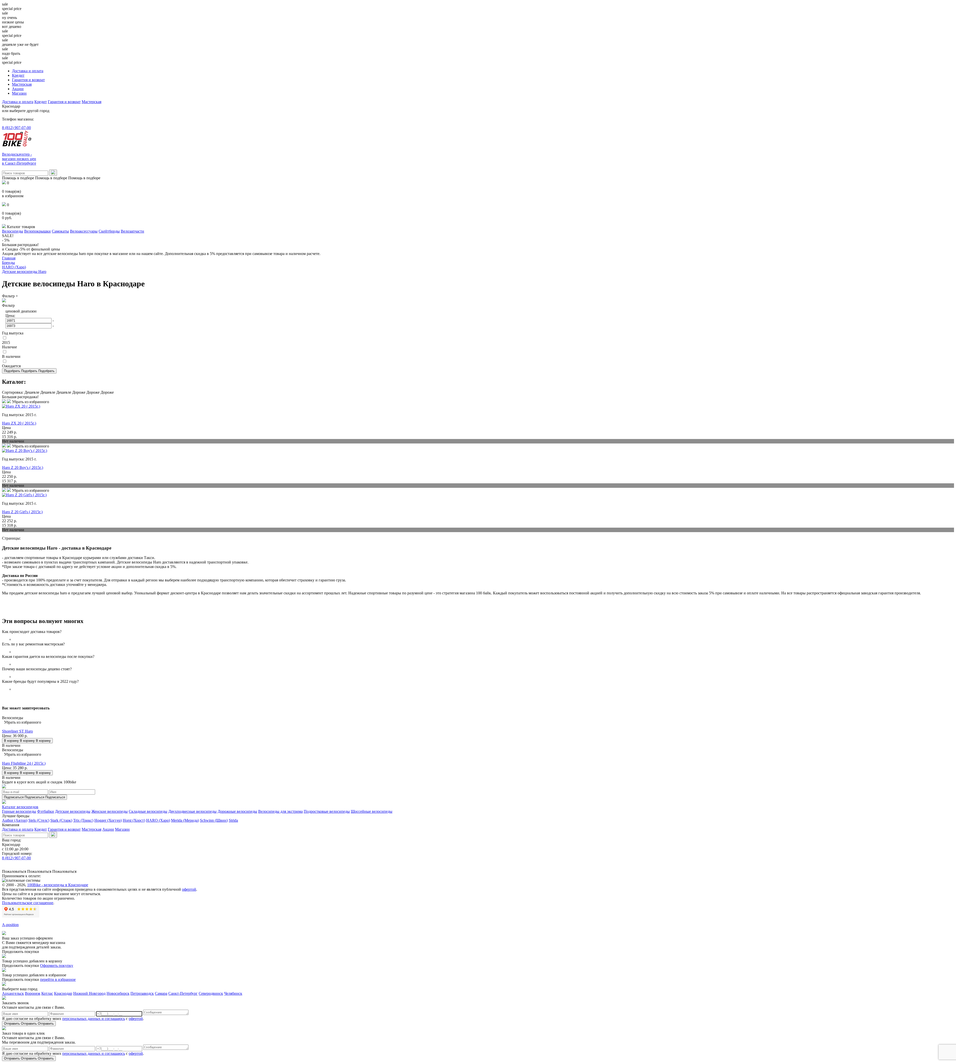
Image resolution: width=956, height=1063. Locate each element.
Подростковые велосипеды (327, 811)
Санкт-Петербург (183, 993)
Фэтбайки (45, 811)
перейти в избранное (58, 979)
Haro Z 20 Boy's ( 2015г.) (22, 467)
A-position (10, 925)
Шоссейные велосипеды (371, 811)
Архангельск (13, 993)
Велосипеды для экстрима (280, 811)
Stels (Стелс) (38, 820)
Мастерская (22, 84)
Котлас (47, 993)
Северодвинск (211, 993)
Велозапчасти (132, 231)
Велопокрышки (37, 231)
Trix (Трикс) (83, 820)
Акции (18, 89)
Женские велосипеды (109, 811)
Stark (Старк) (61, 820)
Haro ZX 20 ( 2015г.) (19, 423)
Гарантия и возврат (28, 80)
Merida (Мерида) (185, 820)
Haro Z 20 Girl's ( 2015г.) (22, 512)
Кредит (18, 75)
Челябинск (233, 993)
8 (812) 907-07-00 (16, 127)
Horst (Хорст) (134, 820)
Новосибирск (118, 993)
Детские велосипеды (72, 811)
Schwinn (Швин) (214, 820)
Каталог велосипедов (20, 807)
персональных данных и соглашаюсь (93, 1018)
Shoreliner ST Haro (17, 731)
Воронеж (32, 993)
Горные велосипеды (19, 811)
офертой (189, 889)
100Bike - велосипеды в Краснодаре (57, 885)
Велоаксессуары (84, 231)
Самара (161, 993)
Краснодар (63, 993)
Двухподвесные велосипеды (192, 811)
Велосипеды (12, 231)
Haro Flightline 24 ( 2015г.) (24, 763)
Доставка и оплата (27, 71)
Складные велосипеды (148, 811)
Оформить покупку (56, 965)
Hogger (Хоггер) (108, 820)
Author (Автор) (14, 820)
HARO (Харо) (158, 820)
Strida (233, 820)
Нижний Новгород (89, 993)
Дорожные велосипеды (237, 811)
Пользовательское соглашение (27, 903)
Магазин (19, 93)
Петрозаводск (142, 993)
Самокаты (60, 231)
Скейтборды (109, 231)
